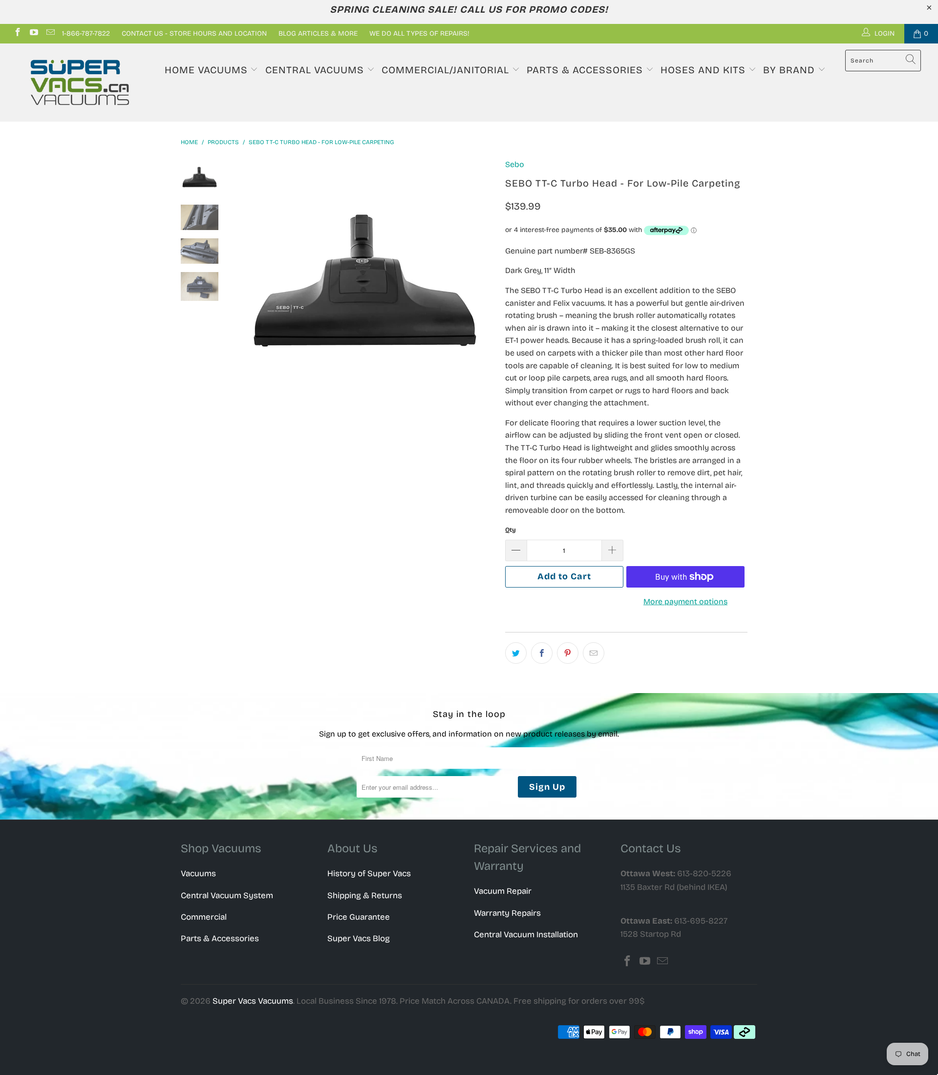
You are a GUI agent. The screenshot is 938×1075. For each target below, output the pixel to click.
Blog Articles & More (318, 33)
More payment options (685, 601)
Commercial (204, 917)
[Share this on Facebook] (542, 653)
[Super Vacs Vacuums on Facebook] (17, 33)
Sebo (514, 164)
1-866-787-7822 (86, 33)
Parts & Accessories (586, 70)
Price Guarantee (358, 917)
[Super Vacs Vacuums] (80, 82)
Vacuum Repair (503, 891)
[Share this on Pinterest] (567, 653)
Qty (510, 530)
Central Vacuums (316, 70)
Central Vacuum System (227, 895)
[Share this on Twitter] (516, 653)
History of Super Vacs (369, 873)
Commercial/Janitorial (447, 70)
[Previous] (248, 280)
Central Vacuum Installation (526, 934)
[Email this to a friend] (593, 653)
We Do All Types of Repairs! (419, 33)
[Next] (481, 280)
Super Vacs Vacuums (253, 1001)
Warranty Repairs (507, 913)
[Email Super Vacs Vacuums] (50, 33)
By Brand (790, 70)
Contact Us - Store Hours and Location (194, 33)
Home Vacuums (208, 70)
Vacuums (198, 873)
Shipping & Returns (364, 895)
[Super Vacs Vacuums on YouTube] (34, 33)
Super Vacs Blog (358, 938)
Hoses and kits (704, 70)
